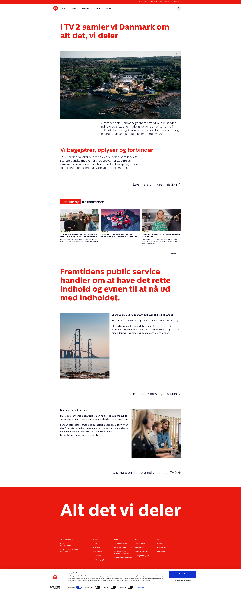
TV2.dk (153, 2)
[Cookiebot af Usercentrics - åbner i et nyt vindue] (55, 587)
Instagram (162, 547)
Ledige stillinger (121, 543)
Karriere (98, 8)
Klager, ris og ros (143, 556)
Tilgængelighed (100, 560)
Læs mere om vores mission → (157, 184)
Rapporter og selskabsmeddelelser (121, 552)
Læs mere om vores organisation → (153, 394)
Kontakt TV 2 (141, 543)
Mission (74, 8)
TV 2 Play (143, 2)
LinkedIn (161, 543)
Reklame (98, 556)
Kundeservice (165, 2)
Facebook (161, 552)
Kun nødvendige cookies (182, 580)
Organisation (86, 8)
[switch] (97, 587)
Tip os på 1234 (142, 552)
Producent (98, 552)
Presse (177, 2)
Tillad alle (182, 574)
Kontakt (109, 8)
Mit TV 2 (98, 543)
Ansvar (64, 8)
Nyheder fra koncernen (124, 547)
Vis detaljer (140, 587)
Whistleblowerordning (124, 558)
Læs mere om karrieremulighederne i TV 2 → (146, 473)
